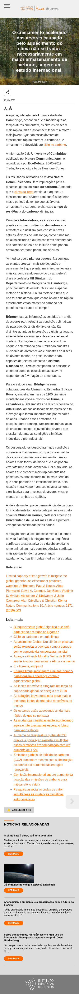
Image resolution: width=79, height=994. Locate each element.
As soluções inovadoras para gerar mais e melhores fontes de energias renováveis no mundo (43, 700)
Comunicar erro (19, 809)
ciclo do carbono (55, 144)
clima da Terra (24, 191)
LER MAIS (13, 853)
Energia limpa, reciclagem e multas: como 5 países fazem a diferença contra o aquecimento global (43, 676)
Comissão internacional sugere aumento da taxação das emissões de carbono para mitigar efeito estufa (43, 779)
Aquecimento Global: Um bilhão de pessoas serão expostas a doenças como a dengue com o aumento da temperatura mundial (43, 646)
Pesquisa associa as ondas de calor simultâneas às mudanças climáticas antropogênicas (38, 794)
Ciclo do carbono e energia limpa (36, 636)
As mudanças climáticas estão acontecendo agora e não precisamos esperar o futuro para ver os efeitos (43, 725)
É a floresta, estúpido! (28, 666)
